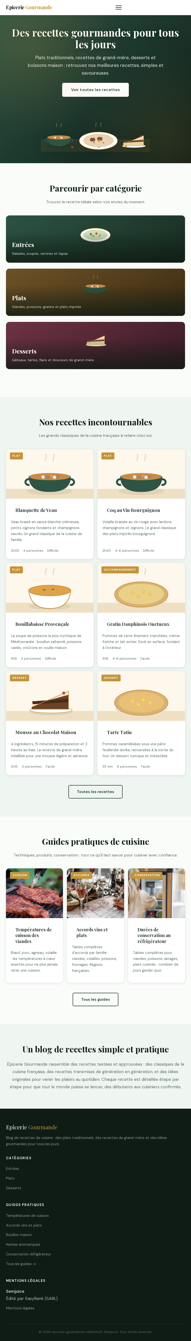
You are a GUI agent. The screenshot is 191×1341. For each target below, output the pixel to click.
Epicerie (29, 7)
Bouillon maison (19, 1235)
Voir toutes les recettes (95, 89)
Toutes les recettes (95, 791)
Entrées (12, 1168)
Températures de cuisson (27, 1215)
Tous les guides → (21, 1264)
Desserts (13, 1188)
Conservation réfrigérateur (28, 1254)
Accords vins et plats (24, 1225)
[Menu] (119, 7)
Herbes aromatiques (23, 1244)
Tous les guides (95, 999)
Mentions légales (20, 1308)
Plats (10, 1178)
